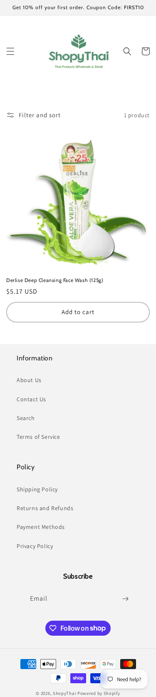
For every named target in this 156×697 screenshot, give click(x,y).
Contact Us (31, 399)
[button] (10, 51)
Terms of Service (38, 436)
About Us (29, 380)
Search (26, 418)
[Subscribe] (125, 598)
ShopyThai (64, 693)
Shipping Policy (37, 489)
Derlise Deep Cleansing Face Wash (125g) (54, 280)
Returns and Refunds (45, 508)
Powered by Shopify (98, 693)
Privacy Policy (35, 546)
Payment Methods (41, 527)
